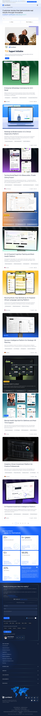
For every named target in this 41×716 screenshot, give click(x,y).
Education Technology (7, 658)
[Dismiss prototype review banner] (37, 1)
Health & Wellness (6, 656)
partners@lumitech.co (13, 596)
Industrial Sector (5, 647)
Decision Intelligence (6, 654)
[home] (6, 5)
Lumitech (4, 7)
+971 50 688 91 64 (17, 707)
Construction (5, 645)
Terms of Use (24, 708)
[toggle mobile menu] (37, 5)
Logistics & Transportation (8, 660)
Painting (4, 663)
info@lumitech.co (24, 707)
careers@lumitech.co (12, 595)
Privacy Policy (17, 708)
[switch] (36, 618)
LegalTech (4, 652)
